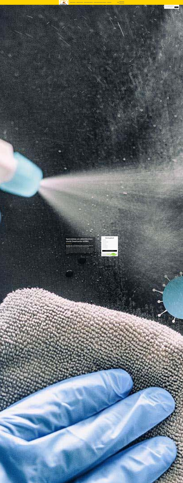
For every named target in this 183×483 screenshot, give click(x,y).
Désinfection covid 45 (79, 2)
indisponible (121, 1)
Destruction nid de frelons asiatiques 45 (100, 2)
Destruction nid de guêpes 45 (88, 2)
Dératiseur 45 (109, 2)
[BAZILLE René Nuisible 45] (63, 2)
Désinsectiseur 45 (73, 2)
